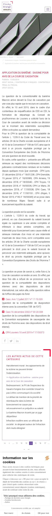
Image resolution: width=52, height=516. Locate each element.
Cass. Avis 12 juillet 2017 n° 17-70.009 (24, 299)
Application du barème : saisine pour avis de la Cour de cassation (25, 63)
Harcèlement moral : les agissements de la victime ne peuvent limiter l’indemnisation (25, 369)
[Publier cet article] (11, 341)
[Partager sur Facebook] (5, 341)
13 (26, 443)
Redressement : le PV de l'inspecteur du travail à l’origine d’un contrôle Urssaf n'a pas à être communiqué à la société (25, 389)
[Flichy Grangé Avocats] (7, 6)
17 (45, 443)
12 (21, 443)
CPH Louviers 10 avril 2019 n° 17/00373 (25, 332)
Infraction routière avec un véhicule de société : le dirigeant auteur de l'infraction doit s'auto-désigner (25, 424)
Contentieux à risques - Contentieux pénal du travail (21, 60)
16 (40, 443)
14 (31, 443)
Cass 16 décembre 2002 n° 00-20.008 (24, 312)
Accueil (11, 57)
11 (17, 443)
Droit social (20, 57)
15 (35, 443)
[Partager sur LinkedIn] (17, 341)
